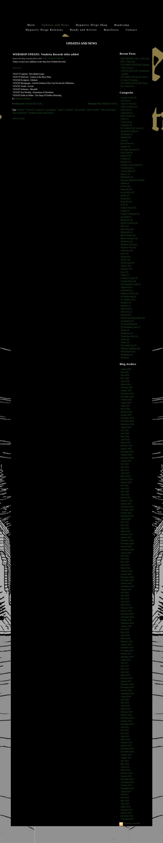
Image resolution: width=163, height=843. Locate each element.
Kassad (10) (125, 198)
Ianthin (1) (125, 183)
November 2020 (127, 543)
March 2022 (126, 497)
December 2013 (127, 779)
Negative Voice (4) (128, 247)
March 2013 (126, 807)
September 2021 (127, 516)
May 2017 (125, 669)
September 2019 (127, 586)
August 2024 (126, 427)
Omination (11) (127, 290)
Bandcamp (121, 24)
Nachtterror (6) (127, 241)
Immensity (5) (126, 189)
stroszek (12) (126, 315)
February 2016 (127, 712)
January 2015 (126, 745)
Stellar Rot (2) (126, 312)
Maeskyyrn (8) (127, 220)
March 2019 (126, 605)
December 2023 (127, 452)
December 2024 (127, 418)
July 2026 (125, 372)
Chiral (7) (124, 119)
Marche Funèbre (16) (129, 223)
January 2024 (126, 449)
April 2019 (125, 602)
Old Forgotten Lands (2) (130, 284)
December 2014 (127, 748)
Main (31, 24)
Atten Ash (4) (126, 110)
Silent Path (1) (126, 309)
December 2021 (127, 507)
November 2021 (127, 510)
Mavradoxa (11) (127, 229)
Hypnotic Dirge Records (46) (132, 180)
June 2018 (125, 629)
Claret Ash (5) (126, 122)
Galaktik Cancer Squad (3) (131, 165)
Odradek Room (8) (128, 281)
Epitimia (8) (125, 146)
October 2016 (126, 690)
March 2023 (126, 476)
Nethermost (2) (127, 250)
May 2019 (125, 598)
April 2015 (125, 736)
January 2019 (126, 611)
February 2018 (127, 641)
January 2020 (126, 574)
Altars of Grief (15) (128, 104)
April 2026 (125, 381)
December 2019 (127, 577)
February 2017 (127, 678)
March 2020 (126, 568)
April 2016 (125, 706)
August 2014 (126, 758)
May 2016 (125, 703)
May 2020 (125, 562)
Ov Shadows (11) (128, 299)
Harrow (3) (125, 174)
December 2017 (127, 647)
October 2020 (126, 546)
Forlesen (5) (125, 159)
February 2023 (127, 479)
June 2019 (125, 595)
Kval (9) (124, 205)
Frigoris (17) (126, 162)
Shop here (17, 68)
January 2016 (126, 715)
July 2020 (125, 556)
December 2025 (127, 393)
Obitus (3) (125, 275)
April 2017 (125, 672)
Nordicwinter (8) (127, 263)
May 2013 (125, 801)
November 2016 (127, 687)
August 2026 (126, 369)
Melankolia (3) (127, 232)
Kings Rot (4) (126, 201)
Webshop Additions (23, 98)
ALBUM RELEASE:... (28, 104)
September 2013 (127, 788)
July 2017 (125, 663)
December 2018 (127, 614)
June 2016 (125, 700)
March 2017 (126, 675)
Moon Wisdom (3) (128, 235)
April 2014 (125, 767)
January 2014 (126, 776)
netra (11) (124, 254)
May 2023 (125, 470)
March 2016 (126, 709)
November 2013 (127, 782)
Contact (131, 29)
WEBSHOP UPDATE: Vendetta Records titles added (46, 54)
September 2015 (127, 724)
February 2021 (127, 534)
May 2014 (125, 764)
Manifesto (111, 29)
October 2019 (126, 583)
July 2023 (125, 464)
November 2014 (127, 752)
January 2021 (126, 537)
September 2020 (127, 550)
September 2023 (127, 458)
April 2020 (125, 565)
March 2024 (126, 442)
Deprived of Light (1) (129, 131)
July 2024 (125, 430)
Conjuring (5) (126, 125)
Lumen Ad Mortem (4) (130, 214)
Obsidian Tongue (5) (129, 278)
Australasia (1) (126, 113)
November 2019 (127, 580)
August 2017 (126, 660)
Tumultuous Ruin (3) (129, 336)
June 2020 (125, 559)
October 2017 (126, 654)
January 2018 (126, 644)
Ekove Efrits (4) (127, 143)
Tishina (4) (125, 330)
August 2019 (126, 589)
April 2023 (125, 473)
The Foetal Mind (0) (129, 324)
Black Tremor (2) (128, 116)
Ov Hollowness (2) (128, 296)
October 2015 (126, 721)
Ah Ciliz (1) (125, 100)
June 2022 (125, 488)
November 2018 (127, 617)
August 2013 (126, 791)
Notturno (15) (126, 269)
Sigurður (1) (126, 306)
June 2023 (125, 467)
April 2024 (125, 439)
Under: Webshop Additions (53, 58)
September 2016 (127, 693)
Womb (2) (125, 358)
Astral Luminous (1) (129, 107)
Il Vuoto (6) (125, 186)
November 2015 (127, 718)
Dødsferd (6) (126, 137)
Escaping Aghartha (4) (130, 149)
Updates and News (55, 24)
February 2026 (127, 387)
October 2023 (126, 455)
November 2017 (127, 651)
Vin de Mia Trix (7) (128, 345)
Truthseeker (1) (127, 333)
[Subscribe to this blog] (121, 824)
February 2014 (127, 773)
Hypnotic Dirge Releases (44, 29)
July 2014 (125, 761)
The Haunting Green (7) (130, 327)
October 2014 (126, 755)
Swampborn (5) (127, 321)
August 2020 (126, 553)
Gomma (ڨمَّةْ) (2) (128, 171)
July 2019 (125, 592)
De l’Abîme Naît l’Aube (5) (132, 128)
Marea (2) (125, 226)
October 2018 (126, 620)
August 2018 (126, 626)
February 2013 (127, 810)
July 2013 (125, 794)
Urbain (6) (125, 339)
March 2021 (126, 531)
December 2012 (127, 816)
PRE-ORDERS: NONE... (103, 104)
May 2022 (125, 491)
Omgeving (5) (126, 287)
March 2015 (126, 739)
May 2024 (125, 436)
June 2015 (125, 730)
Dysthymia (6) (126, 134)
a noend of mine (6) (129, 97)
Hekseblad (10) (127, 177)
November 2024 (127, 421)
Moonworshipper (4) (129, 238)
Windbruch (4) (126, 355)
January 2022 (126, 504)
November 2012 (127, 819)
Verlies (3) (125, 342)
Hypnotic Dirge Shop (91, 24)
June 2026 (125, 375)
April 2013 (125, 804)
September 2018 (127, 623)
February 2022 (127, 501)
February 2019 (127, 608)
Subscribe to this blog (132, 823)
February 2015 (127, 742)
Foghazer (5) (126, 156)
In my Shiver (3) (127, 192)
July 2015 (125, 727)
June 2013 (125, 797)
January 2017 (126, 681)
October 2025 (126, 400)
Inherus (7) (125, 195)
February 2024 (127, 445)
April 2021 (125, 528)
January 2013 (126, 813)
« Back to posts (18, 118)
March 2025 (126, 409)
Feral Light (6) (126, 153)
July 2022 (125, 485)
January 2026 (126, 390)
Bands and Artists (83, 29)
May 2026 (125, 378)
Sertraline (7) (126, 302)
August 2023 (126, 461)
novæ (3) (124, 272)
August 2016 (126, 696)
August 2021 (126, 519)
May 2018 (125, 632)
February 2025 (127, 412)
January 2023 (126, 482)
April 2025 (125, 406)
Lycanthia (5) (126, 217)
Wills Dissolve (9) (128, 351)
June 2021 (125, 522)
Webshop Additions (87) (130, 348)
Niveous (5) (125, 257)
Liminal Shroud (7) (128, 208)
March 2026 (126, 384)
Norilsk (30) (126, 266)
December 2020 (127, 540)
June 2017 (125, 666)
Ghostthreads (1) (127, 168)
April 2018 (125, 635)
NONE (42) (125, 260)
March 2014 (126, 770)
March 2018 (126, 638)
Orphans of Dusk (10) (129, 293)
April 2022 (125, 494)
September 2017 (127, 657)
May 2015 (125, 733)
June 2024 (125, 433)
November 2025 (127, 396)
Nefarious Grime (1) (129, 244)
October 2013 (126, 785)
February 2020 (127, 571)
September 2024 (127, 424)
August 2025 (126, 403)
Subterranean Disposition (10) (133, 318)
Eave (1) (124, 140)
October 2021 (126, 513)
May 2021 (125, 525)
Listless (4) (125, 211)
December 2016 (127, 684)
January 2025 (126, 415)
